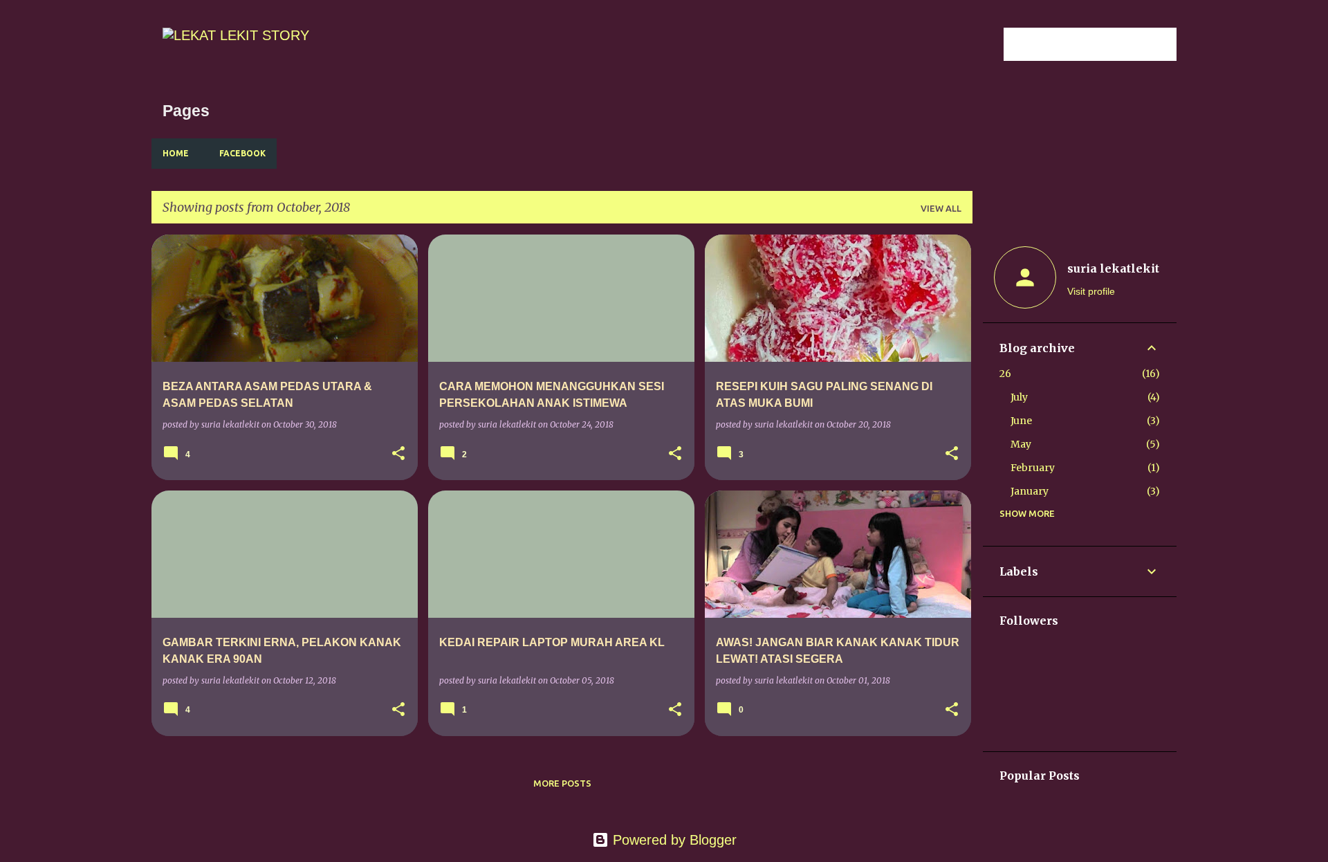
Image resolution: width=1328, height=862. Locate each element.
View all (941, 208)
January (1030, 491)
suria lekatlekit (1113, 268)
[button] (398, 454)
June (1021, 420)
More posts (562, 783)
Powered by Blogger (673, 839)
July (1019, 397)
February (1033, 467)
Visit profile (1091, 291)
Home (176, 153)
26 (1005, 373)
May (1021, 444)
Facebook (242, 153)
